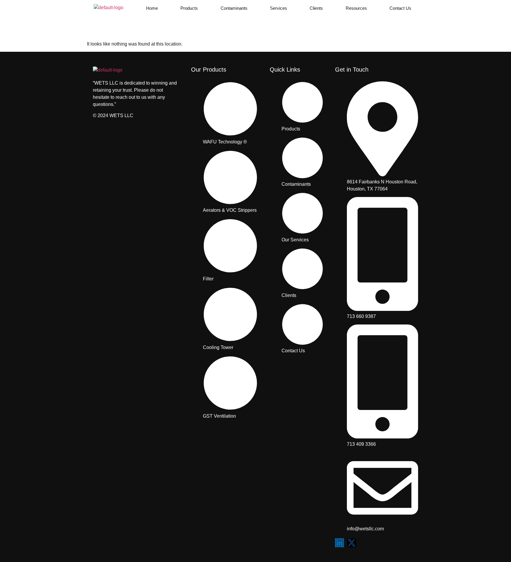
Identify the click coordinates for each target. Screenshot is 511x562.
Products (189, 8)
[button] (153, 8)
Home (152, 8)
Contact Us (400, 8)
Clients (316, 8)
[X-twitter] (351, 542)
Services (278, 8)
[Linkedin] (339, 542)
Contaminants (234, 8)
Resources (356, 8)
